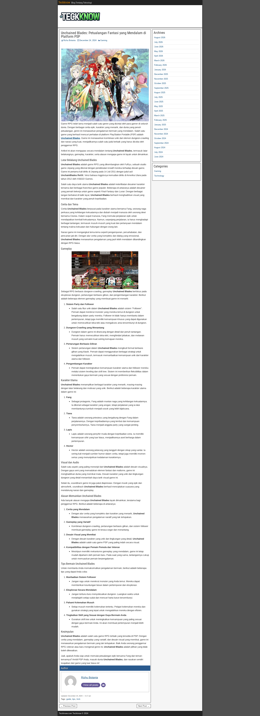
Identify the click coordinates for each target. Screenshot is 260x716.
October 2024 (160, 138)
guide (68, 699)
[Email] (103, 685)
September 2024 (161, 143)
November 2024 (161, 134)
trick (78, 699)
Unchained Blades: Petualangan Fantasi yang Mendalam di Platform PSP (103, 35)
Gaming (103, 40)
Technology (159, 176)
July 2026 (158, 42)
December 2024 (161, 129)
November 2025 (161, 79)
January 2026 (160, 70)
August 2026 (159, 37)
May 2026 (158, 51)
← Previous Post (68, 706)
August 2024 (159, 147)
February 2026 (160, 65)
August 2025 (159, 92)
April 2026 (158, 56)
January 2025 (160, 125)
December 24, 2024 (87, 40)
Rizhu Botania (69, 40)
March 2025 (159, 115)
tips (73, 699)
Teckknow (64, 2)
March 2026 (159, 60)
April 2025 (158, 111)
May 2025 (158, 106)
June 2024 (158, 157)
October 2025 (160, 83)
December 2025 (161, 74)
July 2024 (158, 152)
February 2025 (160, 120)
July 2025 (158, 97)
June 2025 (158, 102)
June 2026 (158, 47)
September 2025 (161, 88)
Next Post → (143, 706)
